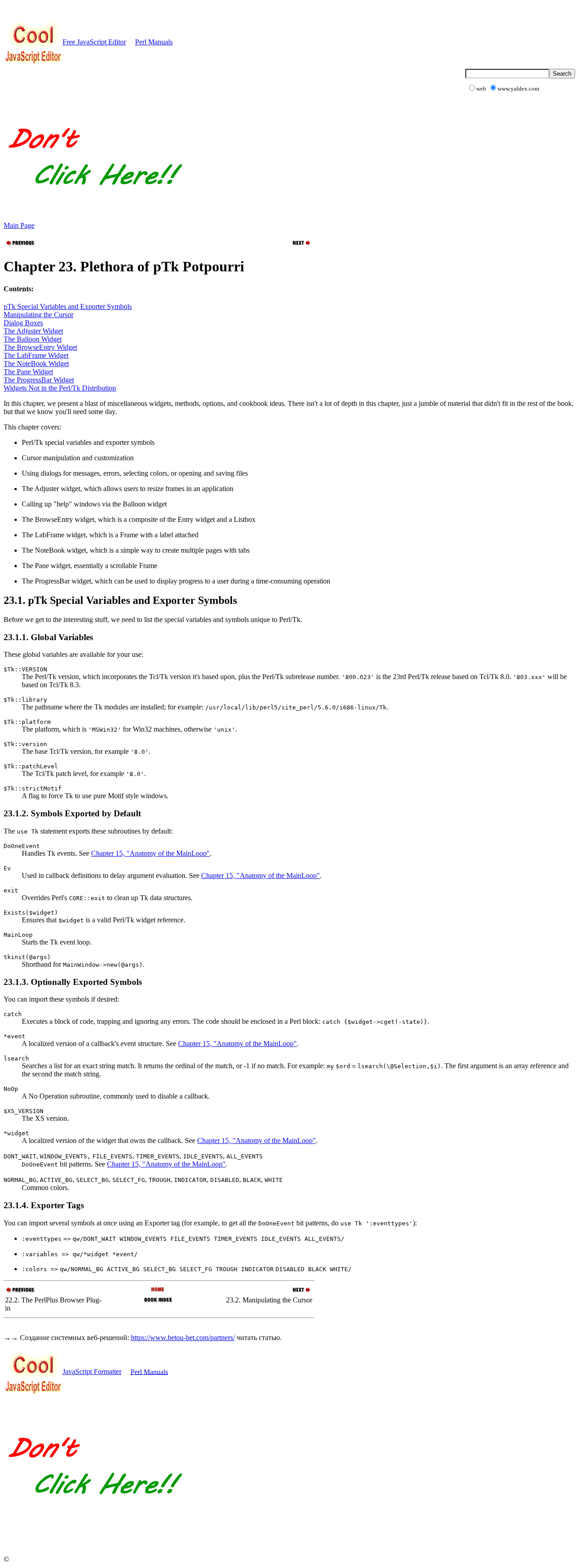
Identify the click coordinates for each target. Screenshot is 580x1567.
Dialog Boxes (23, 323)
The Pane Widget (28, 372)
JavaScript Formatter (92, 1371)
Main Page (19, 225)
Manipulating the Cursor (38, 314)
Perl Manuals (154, 42)
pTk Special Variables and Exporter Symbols (68, 306)
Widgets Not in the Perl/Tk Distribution (60, 388)
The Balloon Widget (33, 339)
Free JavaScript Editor (94, 42)
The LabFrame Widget (36, 355)
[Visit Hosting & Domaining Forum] (94, 194)
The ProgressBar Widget (39, 380)
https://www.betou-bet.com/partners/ (183, 1337)
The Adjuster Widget (33, 331)
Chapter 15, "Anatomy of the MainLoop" (150, 853)
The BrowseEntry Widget (40, 347)
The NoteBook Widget (36, 363)
